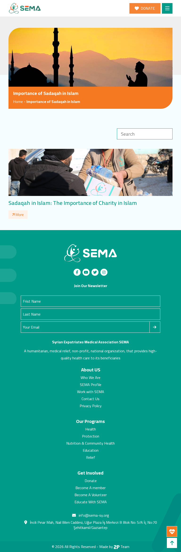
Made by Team (114, 546)
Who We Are (90, 377)
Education (91, 450)
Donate (91, 480)
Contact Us (90, 398)
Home (18, 101)
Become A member (90, 487)
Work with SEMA (90, 391)
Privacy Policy (91, 405)
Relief (90, 457)
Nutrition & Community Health (90, 443)
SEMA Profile (90, 384)
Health (90, 429)
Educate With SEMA (90, 501)
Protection (90, 436)
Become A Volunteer (90, 494)
